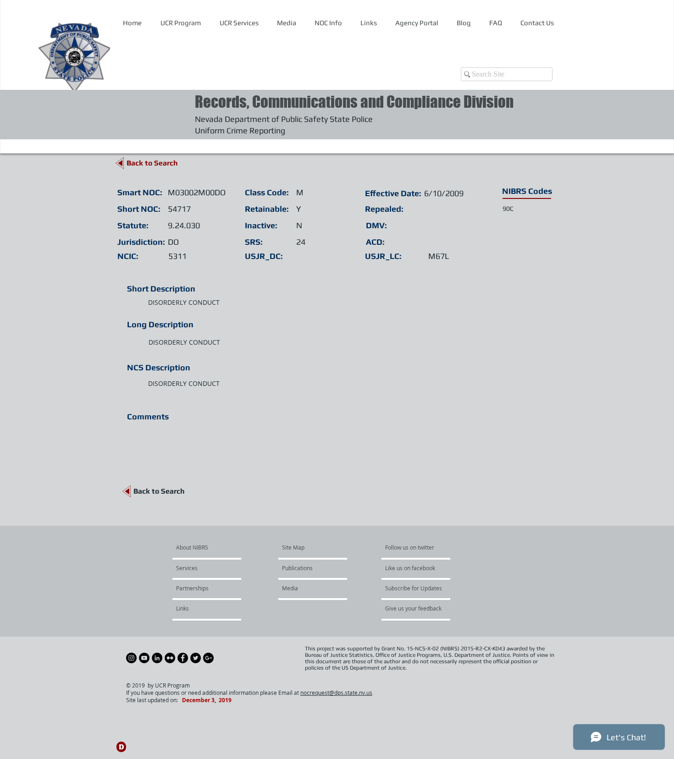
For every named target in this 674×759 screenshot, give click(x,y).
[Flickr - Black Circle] (170, 658)
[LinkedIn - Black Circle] (157, 658)
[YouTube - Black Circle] (144, 658)
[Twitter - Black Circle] (195, 658)
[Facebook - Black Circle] (182, 658)
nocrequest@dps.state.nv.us (336, 692)
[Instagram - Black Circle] (131, 658)
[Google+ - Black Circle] (208, 658)
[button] (328, 23)
